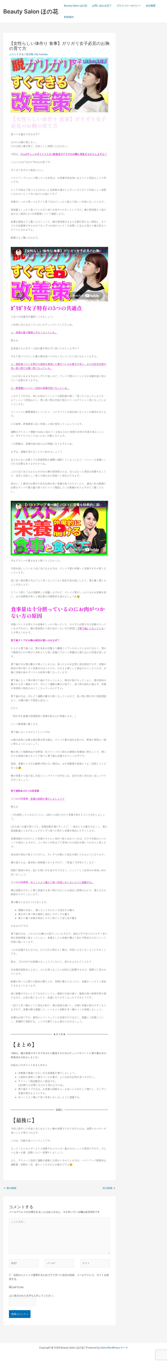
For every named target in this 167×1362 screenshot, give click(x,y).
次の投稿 (109, 1188)
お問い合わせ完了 (102, 5)
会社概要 (151, 5)
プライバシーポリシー (128, 5)
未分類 (29, 54)
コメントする (16, 54)
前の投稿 (10, 1188)
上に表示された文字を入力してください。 (32, 1295)
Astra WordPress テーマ (114, 1347)
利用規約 (69, 17)
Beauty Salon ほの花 (30, 11)
